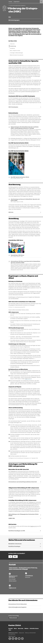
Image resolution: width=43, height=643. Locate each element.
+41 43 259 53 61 (29, 575)
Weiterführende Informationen (16, 55)
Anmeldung (12, 48)
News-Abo (20, 628)
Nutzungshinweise (11, 634)
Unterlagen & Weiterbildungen (16, 52)
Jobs (9, 630)
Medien (26, 628)
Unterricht (12, 43)
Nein (15, 556)
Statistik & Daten (34, 628)
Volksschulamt (13, 617)
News (15, 628)
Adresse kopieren (12, 580)
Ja (10, 556)
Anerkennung (13, 46)
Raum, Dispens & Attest (15, 50)
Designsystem (21, 632)
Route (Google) (12, 578)
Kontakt (10, 628)
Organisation (16, 1)
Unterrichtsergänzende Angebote (17, 5)
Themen (10, 1)
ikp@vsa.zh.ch (28, 378)
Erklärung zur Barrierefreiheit (30, 632)
